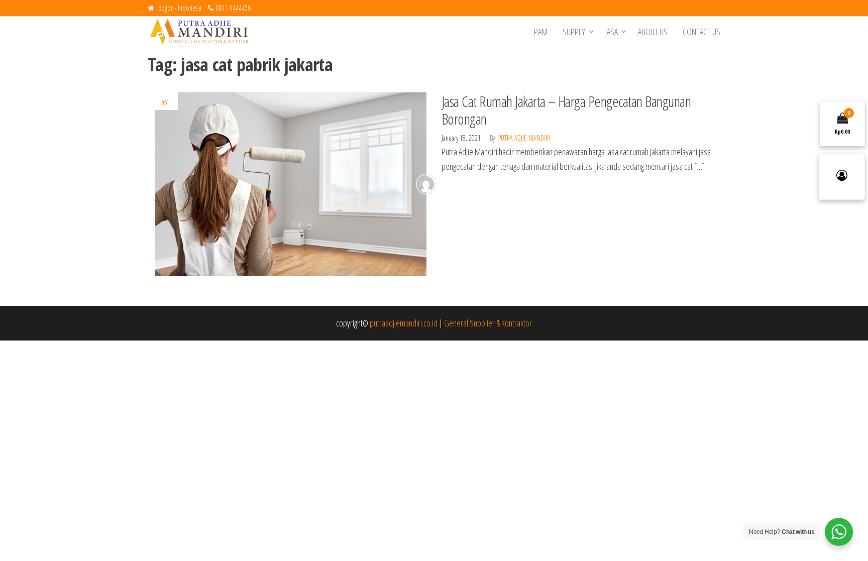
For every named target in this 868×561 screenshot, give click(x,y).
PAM (541, 32)
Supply (574, 32)
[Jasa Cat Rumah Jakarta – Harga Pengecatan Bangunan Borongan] (290, 183)
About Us (653, 32)
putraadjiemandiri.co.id (404, 323)
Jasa (611, 32)
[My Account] (841, 176)
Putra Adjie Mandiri (524, 138)
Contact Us (701, 32)
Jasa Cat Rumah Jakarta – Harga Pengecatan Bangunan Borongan (566, 110)
